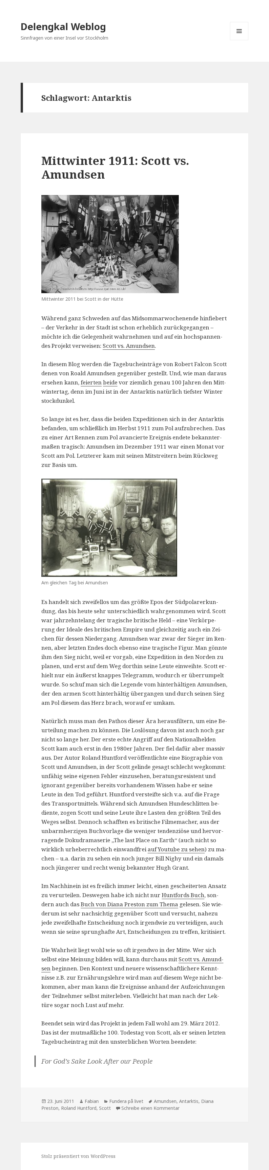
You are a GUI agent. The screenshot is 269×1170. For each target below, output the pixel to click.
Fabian (92, 1101)
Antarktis (188, 1101)
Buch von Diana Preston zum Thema (129, 904)
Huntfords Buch (183, 895)
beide (110, 382)
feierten (91, 382)
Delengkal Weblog (63, 26)
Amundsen (165, 1101)
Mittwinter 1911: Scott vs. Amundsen (115, 167)
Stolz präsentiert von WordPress (78, 1156)
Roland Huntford (78, 1108)
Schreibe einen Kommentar (150, 1108)
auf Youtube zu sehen (176, 849)
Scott (105, 1108)
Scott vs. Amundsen (129, 345)
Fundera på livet (126, 1101)
